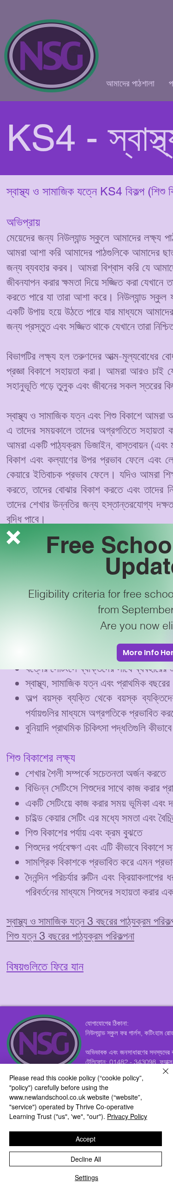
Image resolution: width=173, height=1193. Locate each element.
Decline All (86, 1159)
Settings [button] (86, 1177)
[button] (13, 537)
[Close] (160, 1077)
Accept (85, 1138)
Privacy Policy (127, 1116)
